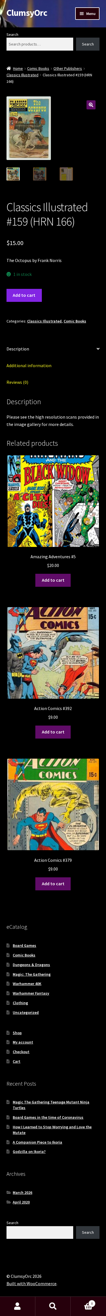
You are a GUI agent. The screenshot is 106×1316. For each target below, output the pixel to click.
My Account (17, 1306)
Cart (16, 1061)
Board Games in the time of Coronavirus (48, 1117)
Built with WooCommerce (32, 1283)
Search (12, 34)
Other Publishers (67, 68)
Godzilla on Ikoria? (29, 1151)
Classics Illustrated (22, 74)
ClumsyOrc (27, 12)
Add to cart (24, 295)
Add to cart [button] (53, 580)
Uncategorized (26, 1012)
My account (23, 1042)
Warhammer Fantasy (31, 993)
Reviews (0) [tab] (17, 382)
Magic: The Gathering (32, 974)
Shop (17, 1032)
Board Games (24, 945)
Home (18, 68)
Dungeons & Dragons (31, 964)
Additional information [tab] (29, 365)
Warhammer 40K (27, 983)
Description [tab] (18, 349)
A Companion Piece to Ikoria (37, 1142)
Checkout (21, 1051)
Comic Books (38, 68)
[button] (91, 104)
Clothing (20, 1002)
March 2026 (22, 1192)
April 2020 (21, 1202)
